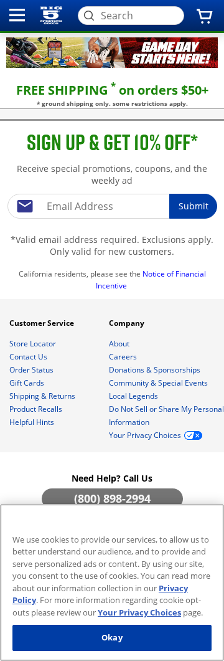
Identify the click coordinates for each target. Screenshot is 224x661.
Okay (112, 637)
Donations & (154, 369)
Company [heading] (127, 323)
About (120, 343)
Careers (124, 356)
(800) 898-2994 (112, 498)
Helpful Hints (32, 422)
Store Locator (33, 343)
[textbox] (112, 206)
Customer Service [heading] (42, 323)
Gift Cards (27, 383)
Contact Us (29, 356)
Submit (193, 206)
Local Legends (134, 396)
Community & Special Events (159, 383)
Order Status (32, 369)
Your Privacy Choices (139, 612)
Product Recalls (36, 409)
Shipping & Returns (43, 396)
